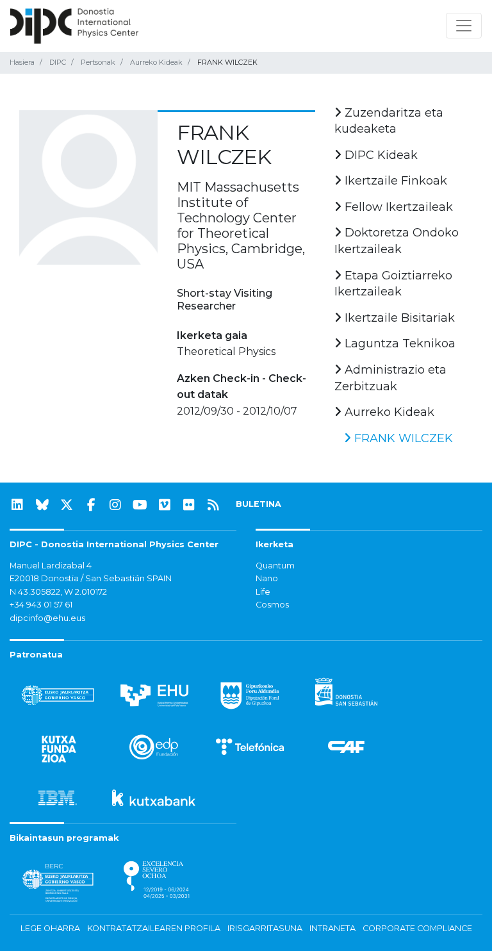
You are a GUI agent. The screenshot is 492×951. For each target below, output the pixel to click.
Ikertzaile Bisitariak (398, 318)
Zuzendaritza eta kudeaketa (388, 121)
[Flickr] (189, 505)
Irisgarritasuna (264, 928)
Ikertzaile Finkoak (394, 181)
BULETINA (258, 504)
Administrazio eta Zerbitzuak (390, 378)
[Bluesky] (42, 505)
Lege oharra (50, 928)
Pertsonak (98, 62)
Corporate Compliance (417, 928)
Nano (267, 578)
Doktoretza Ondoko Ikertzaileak (396, 241)
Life (263, 592)
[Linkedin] (17, 505)
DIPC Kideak (379, 155)
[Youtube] (140, 505)
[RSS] (213, 505)
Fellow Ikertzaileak (397, 207)
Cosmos (272, 604)
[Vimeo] (164, 505)
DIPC (57, 62)
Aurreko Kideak (156, 62)
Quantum (275, 565)
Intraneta (332, 928)
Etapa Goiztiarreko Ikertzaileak (393, 284)
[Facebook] (91, 505)
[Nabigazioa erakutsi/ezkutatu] (464, 25)
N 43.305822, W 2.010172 (58, 592)
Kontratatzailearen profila (153, 928)
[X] (66, 505)
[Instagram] (115, 505)
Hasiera (22, 62)
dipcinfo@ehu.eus (47, 618)
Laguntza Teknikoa (398, 343)
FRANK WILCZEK (402, 438)
